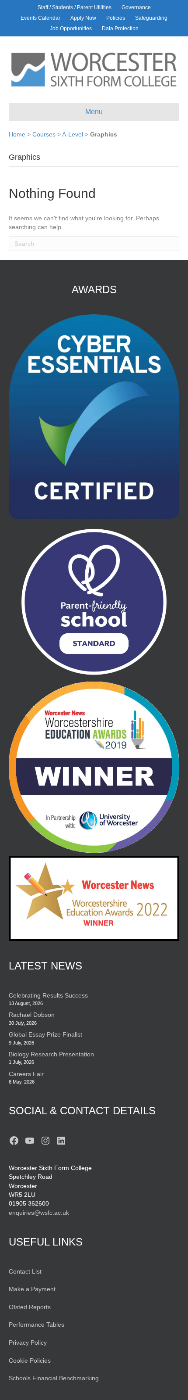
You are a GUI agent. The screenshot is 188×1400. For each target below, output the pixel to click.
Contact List (25, 1271)
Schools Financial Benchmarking (54, 1378)
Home (17, 134)
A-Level (72, 134)
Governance (136, 7)
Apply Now (83, 18)
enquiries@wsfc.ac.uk (39, 1212)
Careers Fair (26, 1073)
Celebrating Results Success (48, 995)
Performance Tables (36, 1324)
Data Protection (120, 28)
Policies (115, 18)
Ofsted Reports (30, 1306)
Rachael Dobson (32, 1014)
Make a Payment (32, 1288)
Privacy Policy (28, 1342)
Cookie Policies (30, 1360)
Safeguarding (151, 18)
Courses (44, 134)
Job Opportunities (71, 28)
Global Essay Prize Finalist (45, 1034)
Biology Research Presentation (51, 1054)
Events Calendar (40, 18)
